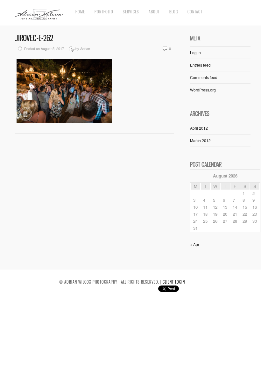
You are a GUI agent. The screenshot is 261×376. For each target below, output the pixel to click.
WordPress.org (203, 89)
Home (80, 11)
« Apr (194, 244)
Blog (173, 11)
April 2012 (199, 128)
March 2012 (200, 140)
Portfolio (104, 11)
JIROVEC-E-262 (34, 38)
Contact (194, 11)
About (154, 11)
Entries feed (200, 65)
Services (131, 11)
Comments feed (203, 77)
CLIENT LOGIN (174, 282)
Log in (195, 52)
